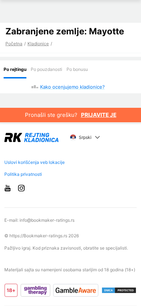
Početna (13, 43)
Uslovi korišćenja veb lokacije (34, 162)
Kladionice (38, 43)
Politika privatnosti (23, 174)
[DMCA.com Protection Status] (119, 290)
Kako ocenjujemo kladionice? (72, 87)
